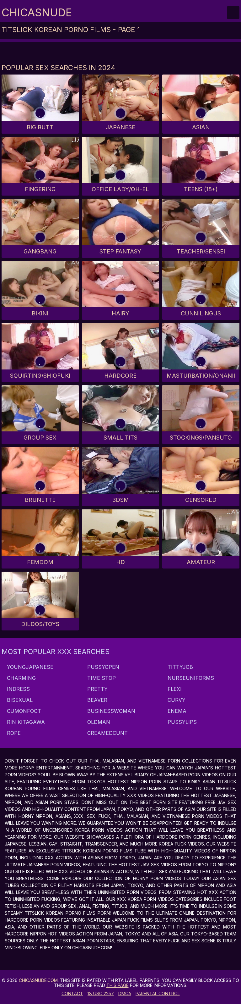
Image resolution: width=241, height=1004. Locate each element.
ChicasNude (37, 12)
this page (117, 985)
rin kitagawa (25, 722)
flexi (174, 689)
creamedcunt (107, 733)
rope (13, 733)
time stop (101, 678)
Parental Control (158, 993)
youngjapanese (29, 667)
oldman (98, 722)
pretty (97, 689)
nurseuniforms (190, 678)
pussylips (181, 722)
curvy (175, 700)
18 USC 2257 (101, 993)
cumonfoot (23, 711)
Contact (72, 993)
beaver (96, 700)
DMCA (124, 993)
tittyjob (179, 667)
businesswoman (110, 711)
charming (20, 678)
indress (17, 689)
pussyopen (102, 667)
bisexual (19, 700)
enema (176, 711)
